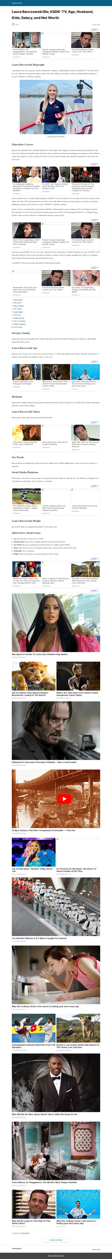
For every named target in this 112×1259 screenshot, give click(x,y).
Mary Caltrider (19, 306)
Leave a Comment (56, 1240)
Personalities (24, 1233)
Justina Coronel (19, 318)
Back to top (96, 1249)
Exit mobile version (56, 1256)
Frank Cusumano (19, 324)
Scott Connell (18, 312)
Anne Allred (18, 299)
